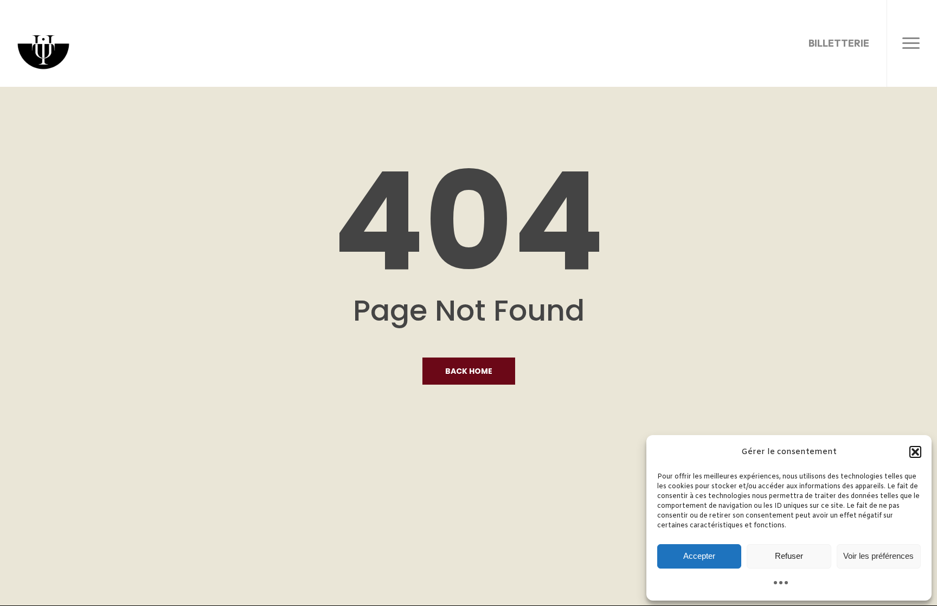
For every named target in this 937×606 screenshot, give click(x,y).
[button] (915, 451)
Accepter (699, 555)
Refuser (789, 555)
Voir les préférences (878, 555)
